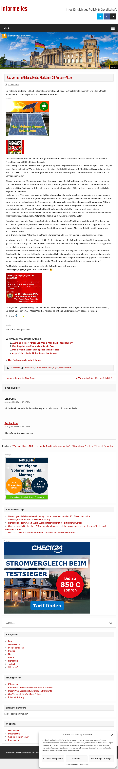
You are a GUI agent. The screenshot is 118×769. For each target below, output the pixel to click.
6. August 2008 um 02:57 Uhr (17, 402)
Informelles (14, 8)
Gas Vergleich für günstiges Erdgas (24, 694)
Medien (11, 651)
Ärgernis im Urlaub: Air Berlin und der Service (34, 353)
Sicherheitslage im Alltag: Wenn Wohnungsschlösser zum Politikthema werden (45, 522)
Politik (11, 657)
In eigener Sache (16, 647)
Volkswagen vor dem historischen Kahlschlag (29, 519)
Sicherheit (13, 660)
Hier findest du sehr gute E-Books (24, 360)
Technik (11, 664)
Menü (6, 28)
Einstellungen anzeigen (101, 758)
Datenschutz (84, 764)
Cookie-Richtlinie (71, 764)
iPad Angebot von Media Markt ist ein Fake (33, 346)
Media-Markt (65, 367)
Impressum (13, 740)
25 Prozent (29, 367)
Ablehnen (76, 758)
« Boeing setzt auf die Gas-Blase (19, 378)
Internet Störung (16, 697)
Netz (10, 654)
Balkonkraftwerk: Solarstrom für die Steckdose (30, 687)
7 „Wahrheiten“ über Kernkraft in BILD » (95, 378)
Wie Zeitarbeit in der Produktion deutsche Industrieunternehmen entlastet (43, 532)
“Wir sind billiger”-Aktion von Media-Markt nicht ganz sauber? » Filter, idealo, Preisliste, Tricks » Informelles (62, 446)
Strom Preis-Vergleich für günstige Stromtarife (30, 690)
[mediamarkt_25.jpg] (15, 153)
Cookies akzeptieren (53, 758)
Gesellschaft (14, 644)
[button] (112, 734)
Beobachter (11, 423)
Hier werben (14, 730)
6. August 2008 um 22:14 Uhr (17, 426)
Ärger (55, 367)
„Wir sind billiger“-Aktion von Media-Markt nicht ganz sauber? (42, 342)
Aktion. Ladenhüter (43, 367)
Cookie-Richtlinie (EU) (18, 736)
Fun (10, 641)
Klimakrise (13, 684)
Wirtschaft (15, 367)
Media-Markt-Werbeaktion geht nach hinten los (35, 349)
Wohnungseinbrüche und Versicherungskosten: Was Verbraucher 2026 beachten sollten (49, 516)
